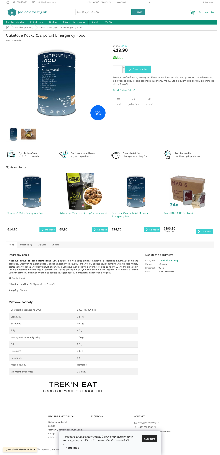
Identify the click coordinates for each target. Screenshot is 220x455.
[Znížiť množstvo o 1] (123, 71)
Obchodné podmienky (99, 2)
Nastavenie (72, 447)
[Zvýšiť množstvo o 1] (123, 67)
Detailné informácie (122, 90)
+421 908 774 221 (147, 427)
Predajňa (51, 433)
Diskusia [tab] (42, 244)
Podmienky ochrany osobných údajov (65, 429)
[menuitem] (15, 22)
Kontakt (121, 2)
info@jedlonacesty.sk (148, 422)
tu (129, 440)
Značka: (14, 40)
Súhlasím (149, 438)
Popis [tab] (11, 244)
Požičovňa (52, 437)
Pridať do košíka (140, 69)
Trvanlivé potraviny (168, 260)
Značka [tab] (55, 244)
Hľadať (138, 12)
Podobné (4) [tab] (26, 244)
